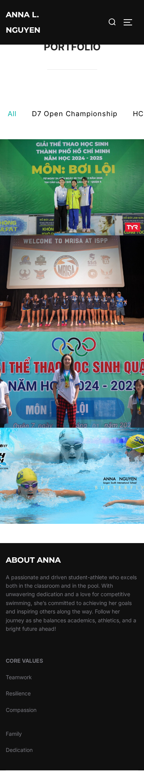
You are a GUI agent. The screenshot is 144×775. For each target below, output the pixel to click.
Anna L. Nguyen (23, 22)
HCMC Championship (72, 187)
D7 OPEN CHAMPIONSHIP (72, 379)
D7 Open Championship (75, 114)
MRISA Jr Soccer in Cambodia (72, 283)
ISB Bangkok (72, 475)
